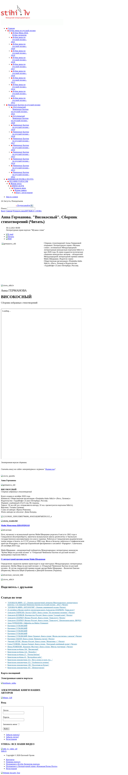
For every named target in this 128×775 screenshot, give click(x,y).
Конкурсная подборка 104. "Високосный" (23, 649)
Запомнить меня (10, 724)
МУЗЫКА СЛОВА (33, 211)
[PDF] (9, 239)
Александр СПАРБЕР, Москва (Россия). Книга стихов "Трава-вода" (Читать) (36, 618)
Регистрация (11, 739)
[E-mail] (9, 234)
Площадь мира (19, 211)
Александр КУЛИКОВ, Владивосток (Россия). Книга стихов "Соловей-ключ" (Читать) (40, 615)
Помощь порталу (13, 762)
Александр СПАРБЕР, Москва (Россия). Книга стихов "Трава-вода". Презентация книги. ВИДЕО (44, 620)
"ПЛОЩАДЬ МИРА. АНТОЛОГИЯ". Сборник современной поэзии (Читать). (37, 607)
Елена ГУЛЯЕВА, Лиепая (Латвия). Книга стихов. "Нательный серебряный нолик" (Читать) (42, 644)
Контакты (10, 759)
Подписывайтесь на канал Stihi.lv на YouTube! (29, 205)
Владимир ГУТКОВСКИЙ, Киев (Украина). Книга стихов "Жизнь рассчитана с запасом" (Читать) (45, 636)
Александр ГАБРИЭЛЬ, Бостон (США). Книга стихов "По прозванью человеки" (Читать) (41, 613)
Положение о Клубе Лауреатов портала (23, 764)
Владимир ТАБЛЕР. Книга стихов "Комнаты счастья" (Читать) (31, 639)
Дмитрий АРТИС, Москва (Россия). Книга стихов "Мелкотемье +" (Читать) (36, 641)
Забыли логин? (12, 737)
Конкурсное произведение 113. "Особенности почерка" (28, 662)
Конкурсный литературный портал (18, 18)
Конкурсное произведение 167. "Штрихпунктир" (26, 668)
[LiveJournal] (31, 207)
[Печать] (10, 237)
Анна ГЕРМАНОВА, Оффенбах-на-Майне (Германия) (28, 623)
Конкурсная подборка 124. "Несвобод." (22, 652)
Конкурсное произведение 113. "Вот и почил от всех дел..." (30, 660)
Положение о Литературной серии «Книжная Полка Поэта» (32, 766)
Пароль (6, 717)
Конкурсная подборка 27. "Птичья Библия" (24, 655)
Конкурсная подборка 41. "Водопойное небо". (25, 657)
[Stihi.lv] (15, 15)
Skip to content (12, 197)
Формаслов (50, 469)
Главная (9, 211)
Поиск (4, 208)
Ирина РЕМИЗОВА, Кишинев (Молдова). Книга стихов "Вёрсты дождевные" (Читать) (40, 647)
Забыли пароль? (13, 735)
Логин (5, 710)
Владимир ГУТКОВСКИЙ (17, 626)
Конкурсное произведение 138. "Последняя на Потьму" (28, 665)
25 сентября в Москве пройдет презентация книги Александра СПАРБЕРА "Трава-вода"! (41, 610)
